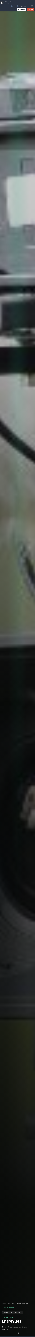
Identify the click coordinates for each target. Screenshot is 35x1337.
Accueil (4, 1303)
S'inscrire (30, 9)
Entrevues (11, 1303)
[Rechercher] (17, 6)
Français (23, 6)
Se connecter (21, 9)
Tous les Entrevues (9, 1307)
